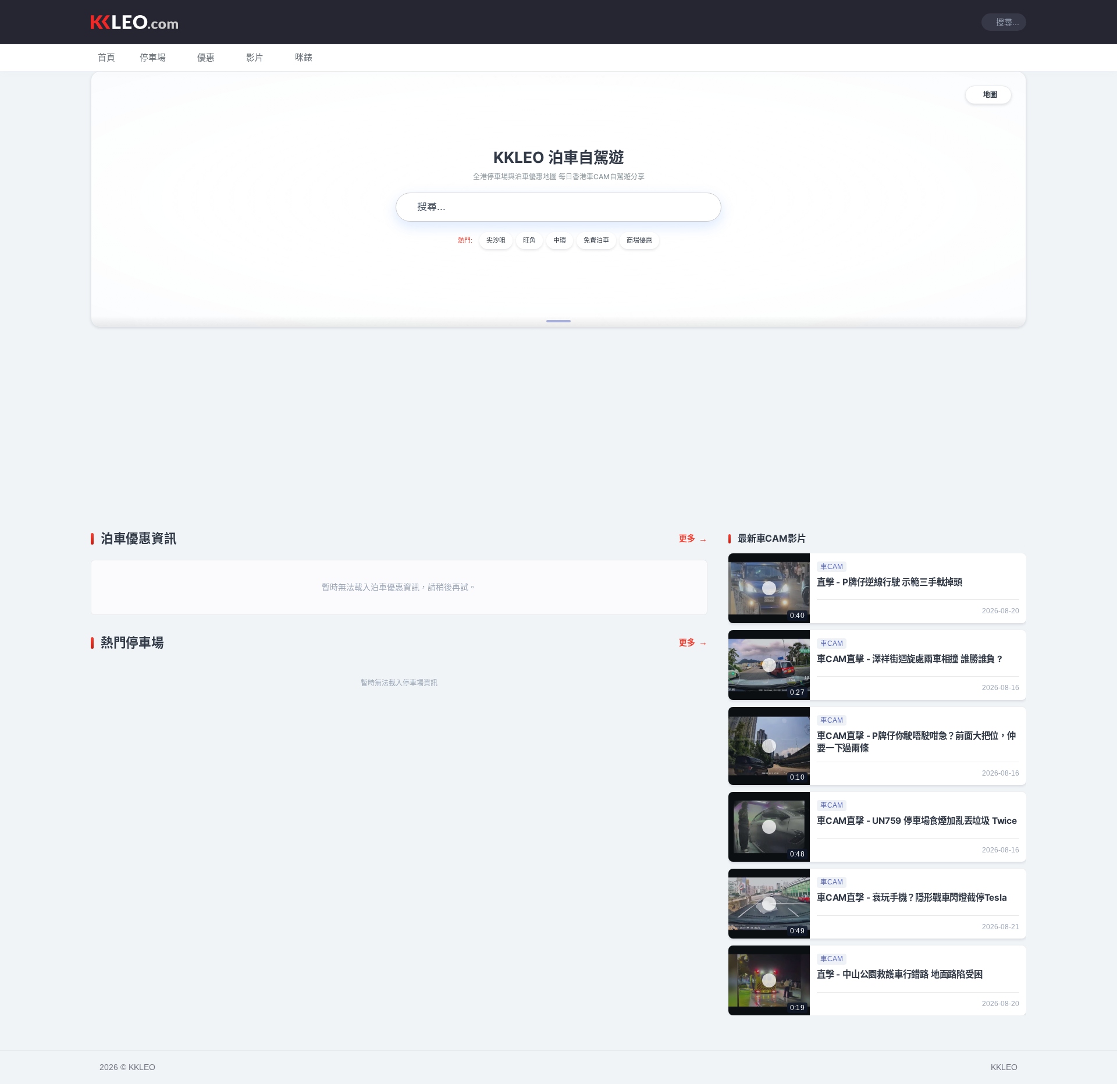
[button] (153, 57)
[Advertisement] (558, 429)
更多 (693, 538)
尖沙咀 (496, 240)
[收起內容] (1019, 539)
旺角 (529, 240)
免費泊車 (596, 240)
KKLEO (1004, 1067)
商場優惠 (639, 240)
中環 (559, 240)
